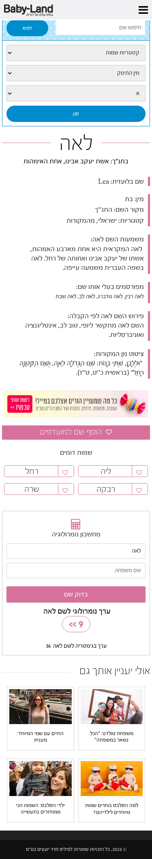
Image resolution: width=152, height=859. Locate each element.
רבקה (105, 489)
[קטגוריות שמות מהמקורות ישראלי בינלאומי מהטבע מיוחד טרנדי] (76, 53)
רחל (32, 471)
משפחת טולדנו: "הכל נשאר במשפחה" (111, 736)
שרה (31, 489)
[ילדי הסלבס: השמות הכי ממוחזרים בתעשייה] (40, 778)
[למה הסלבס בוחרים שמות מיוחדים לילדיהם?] (112, 778)
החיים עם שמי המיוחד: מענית (40, 736)
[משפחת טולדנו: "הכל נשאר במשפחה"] (112, 706)
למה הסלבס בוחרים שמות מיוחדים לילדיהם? (111, 808)
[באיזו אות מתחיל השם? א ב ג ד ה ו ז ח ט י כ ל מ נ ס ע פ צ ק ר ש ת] (76, 93)
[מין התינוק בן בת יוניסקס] (76, 73)
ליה (106, 471)
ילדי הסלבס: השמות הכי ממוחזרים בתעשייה (40, 808)
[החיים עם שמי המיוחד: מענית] (40, 706)
